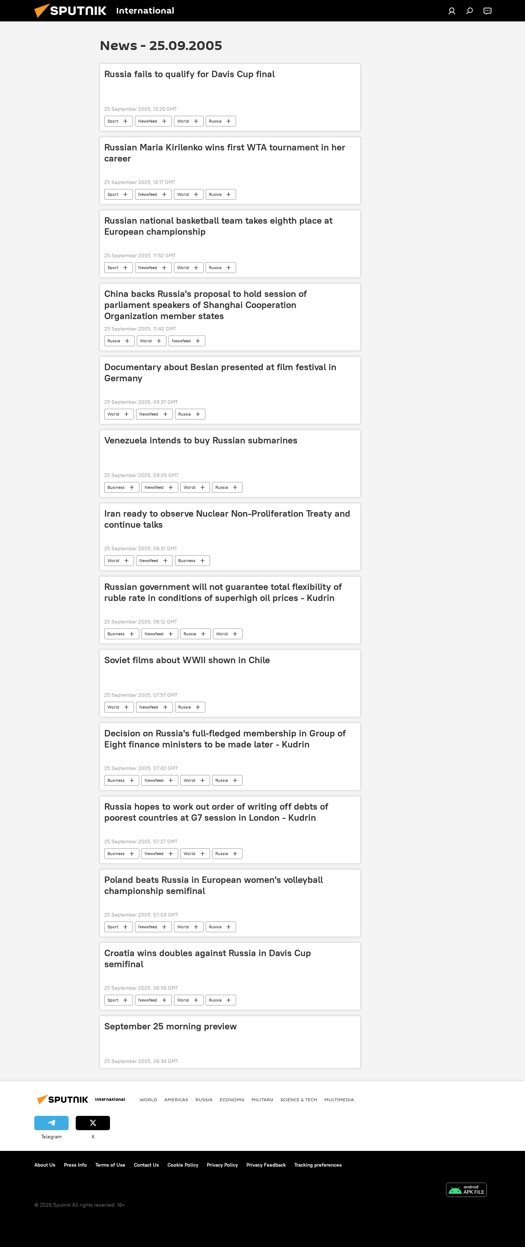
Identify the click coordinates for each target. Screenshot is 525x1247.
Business (116, 487)
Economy (232, 1099)
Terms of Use (110, 1165)
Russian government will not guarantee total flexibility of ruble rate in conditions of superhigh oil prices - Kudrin (223, 592)
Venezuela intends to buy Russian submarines (201, 440)
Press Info (75, 1165)
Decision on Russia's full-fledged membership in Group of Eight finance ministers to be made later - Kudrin (225, 738)
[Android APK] (466, 1191)
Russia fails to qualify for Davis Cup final (189, 74)
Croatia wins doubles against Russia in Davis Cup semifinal (207, 958)
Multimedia (339, 1099)
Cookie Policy (183, 1165)
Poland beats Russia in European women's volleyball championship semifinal (213, 885)
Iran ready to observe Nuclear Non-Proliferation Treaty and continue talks (227, 519)
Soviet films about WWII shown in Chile (187, 660)
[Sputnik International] (73, 19)
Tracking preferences (318, 1165)
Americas (176, 1099)
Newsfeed (147, 121)
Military (262, 1099)
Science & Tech (298, 1099)
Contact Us (146, 1165)
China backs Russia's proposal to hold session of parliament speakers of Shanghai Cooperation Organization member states (205, 305)
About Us (44, 1165)
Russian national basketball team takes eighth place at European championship (218, 226)
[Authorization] (452, 11)
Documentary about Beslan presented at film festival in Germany (220, 372)
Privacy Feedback (266, 1165)
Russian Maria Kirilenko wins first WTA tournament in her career (224, 152)
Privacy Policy (222, 1165)
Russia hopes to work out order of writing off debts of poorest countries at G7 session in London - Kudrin (216, 812)
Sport (113, 121)
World (183, 121)
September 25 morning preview (170, 1026)
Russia (215, 121)
